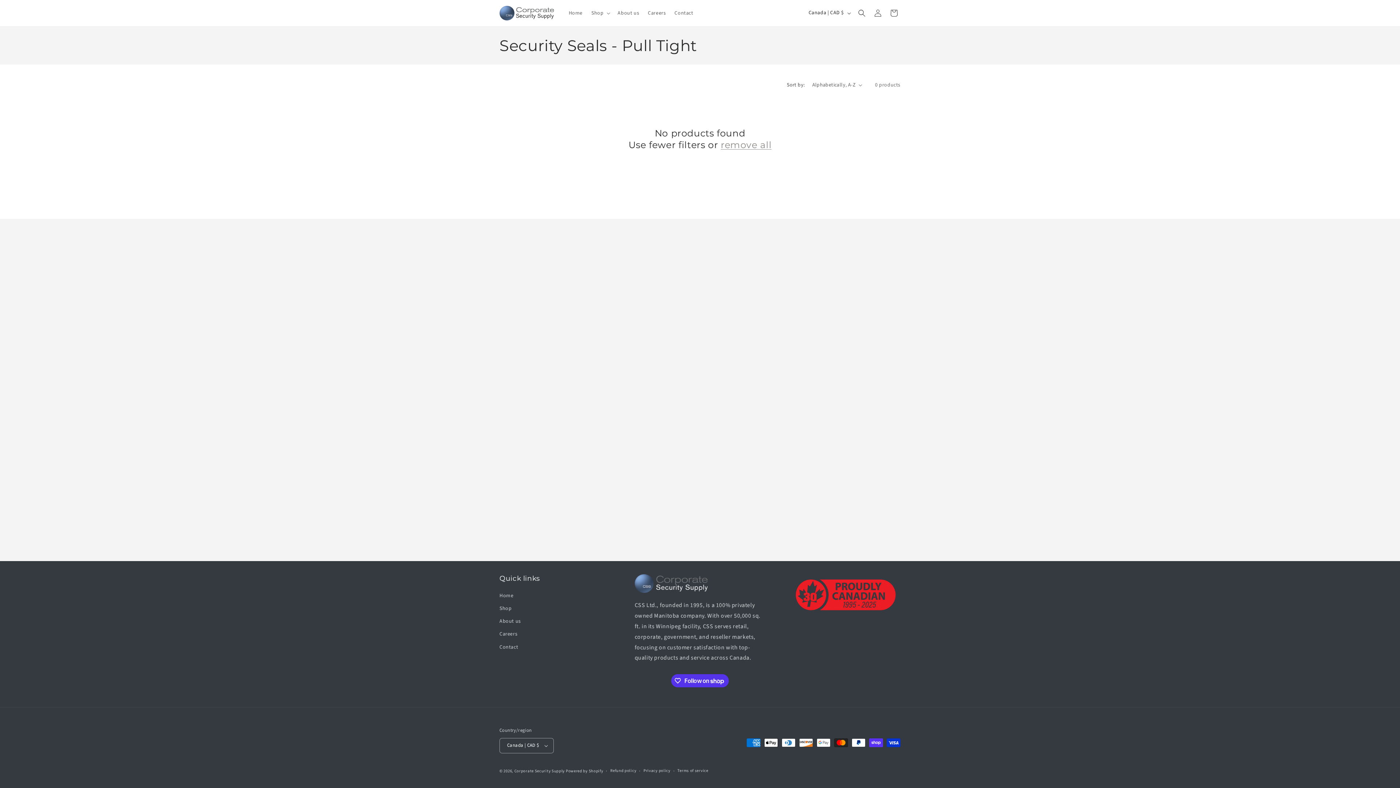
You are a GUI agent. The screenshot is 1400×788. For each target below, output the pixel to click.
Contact (508, 647)
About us (510, 621)
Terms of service (692, 770)
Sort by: (796, 85)
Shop (505, 608)
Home (506, 595)
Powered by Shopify (584, 771)
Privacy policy (656, 770)
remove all (746, 144)
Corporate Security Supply (539, 771)
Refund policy (623, 770)
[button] (600, 13)
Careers (508, 634)
